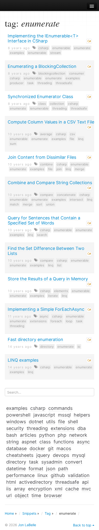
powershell (18, 415)
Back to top (82, 525)
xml (58, 489)
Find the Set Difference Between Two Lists (46, 251)
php (62, 435)
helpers (82, 415)
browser (53, 495)
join (59, 169)
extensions (38, 321)
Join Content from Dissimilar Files (42, 157)
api (85, 482)
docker (37, 448)
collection (57, 104)
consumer (76, 73)
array (19, 489)
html (11, 482)
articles (28, 435)
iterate (53, 296)
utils (50, 421)
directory (47, 346)
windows (16, 421)
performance (20, 475)
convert (73, 462)
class (42, 104)
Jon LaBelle (27, 525)
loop (69, 321)
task (30, 83)
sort (39, 204)
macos (63, 448)
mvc (86, 489)
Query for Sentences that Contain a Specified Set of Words (44, 220)
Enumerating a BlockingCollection (42, 66)
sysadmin (51, 462)
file (72, 139)
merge (79, 169)
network (78, 435)
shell (73, 421)
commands (60, 408)
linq (80, 139)
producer (17, 83)
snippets (17, 6)
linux (42, 475)
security (15, 428)
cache (72, 489)
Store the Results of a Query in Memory (48, 278)
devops (61, 455)
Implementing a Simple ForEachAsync (46, 309)
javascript (44, 415)
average (46, 134)
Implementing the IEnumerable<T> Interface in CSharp (43, 38)
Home (9, 513)
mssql (64, 415)
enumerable (61, 48)
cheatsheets (19, 455)
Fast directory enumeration (35, 339)
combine (46, 164)
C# (89, 41)
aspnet (29, 442)
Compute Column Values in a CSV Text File (51, 121)
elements (61, 291)
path (63, 468)
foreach (56, 321)
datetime (16, 468)
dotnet (36, 421)
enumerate (82, 48)
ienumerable (37, 53)
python (47, 435)
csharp (43, 48)
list (59, 265)
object (22, 495)
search (42, 235)
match (14, 204)
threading (44, 83)
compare (46, 195)
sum (13, 144)
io (79, 346)
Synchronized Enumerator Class (40, 96)
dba (81, 428)
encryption (40, 489)
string (12, 442)
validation (78, 475)
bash (11, 435)
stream (55, 53)
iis (8, 489)
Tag (48, 513)
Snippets (29, 513)
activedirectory (35, 482)
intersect (76, 199)
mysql (78, 455)
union (50, 204)
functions (64, 442)
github (58, 475)
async (44, 316)
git (51, 448)
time (36, 495)
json (50, 468)
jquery (43, 455)
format (36, 468)
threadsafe (64, 83)
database (16, 448)
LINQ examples (23, 360)
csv (72, 134)
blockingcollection (51, 73)
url (9, 495)
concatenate (66, 195)
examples (17, 53)
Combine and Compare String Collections (50, 182)
